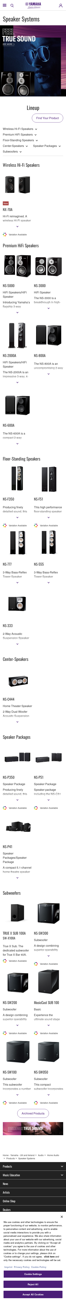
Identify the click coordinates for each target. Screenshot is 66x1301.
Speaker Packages (45, 146)
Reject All (33, 1284)
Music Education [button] (11, 1175)
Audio (41, 1155)
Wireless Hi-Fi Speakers (18, 129)
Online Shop (9, 1201)
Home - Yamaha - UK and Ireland (18, 1155)
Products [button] (7, 1166)
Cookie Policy (38, 1267)
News (5, 1184)
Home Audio (53, 1155)
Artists (6, 1192)
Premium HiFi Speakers (18, 134)
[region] (33, 1256)
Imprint (8, 1267)
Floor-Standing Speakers (18, 140)
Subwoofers (10, 151)
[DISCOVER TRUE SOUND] (33, 1128)
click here (49, 1256)
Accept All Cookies (33, 1294)
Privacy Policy (22, 1267)
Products (10, 1158)
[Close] (62, 1217)
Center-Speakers (13, 146)
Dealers (7, 1210)
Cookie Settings (33, 1274)
